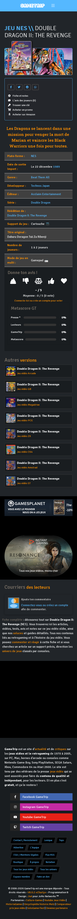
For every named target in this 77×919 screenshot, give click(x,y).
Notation (50, 862)
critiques (60, 749)
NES (33, 156)
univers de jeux (12, 651)
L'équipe (34, 847)
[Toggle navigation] (53, 5)
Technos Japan (40, 186)
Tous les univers (48, 869)
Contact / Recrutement (25, 840)
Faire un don (43, 876)
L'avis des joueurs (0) (24, 100)
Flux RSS (50, 854)
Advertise (18, 847)
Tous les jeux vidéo (23, 869)
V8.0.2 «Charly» (37, 892)
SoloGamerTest (35, 908)
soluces (18, 633)
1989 (56, 167)
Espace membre (21, 876)
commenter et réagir (25, 642)
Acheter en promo (23, 109)
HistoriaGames (14, 904)
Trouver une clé (21, 105)
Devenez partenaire (57, 908)
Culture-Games (34, 900)
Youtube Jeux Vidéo (54, 900)
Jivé (30, 896)
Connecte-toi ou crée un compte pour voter (38, 300)
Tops (61, 840)
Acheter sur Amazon (24, 114)
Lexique (48, 840)
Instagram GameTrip (36, 807)
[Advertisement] (38, 525)
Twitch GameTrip (33, 827)
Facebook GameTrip (35, 797)
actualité (40, 749)
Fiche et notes (20, 95)
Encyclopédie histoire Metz (39, 904)
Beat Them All (40, 177)
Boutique (18, 862)
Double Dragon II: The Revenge (27, 215)
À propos (34, 862)
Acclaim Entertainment (46, 194)
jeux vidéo (56, 771)
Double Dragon (40, 202)
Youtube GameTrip (34, 817)
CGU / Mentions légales (25, 854)
